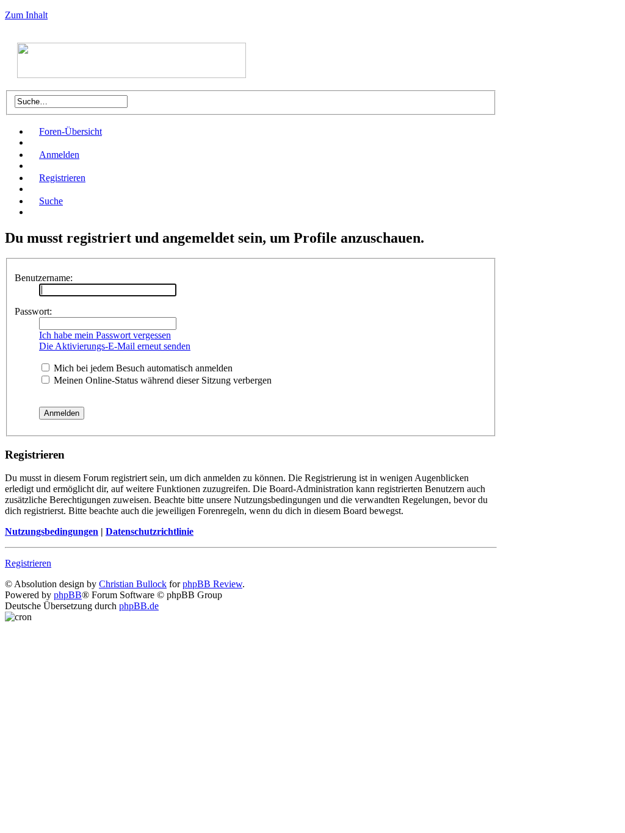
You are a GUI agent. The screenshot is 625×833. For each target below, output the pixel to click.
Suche (51, 201)
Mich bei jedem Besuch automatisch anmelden (142, 368)
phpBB (68, 595)
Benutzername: (44, 278)
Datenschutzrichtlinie (149, 531)
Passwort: (33, 311)
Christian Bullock (133, 584)
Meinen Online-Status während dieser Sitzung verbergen (161, 380)
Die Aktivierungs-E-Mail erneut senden (114, 346)
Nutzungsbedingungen (51, 531)
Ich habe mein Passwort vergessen (105, 335)
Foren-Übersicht (70, 131)
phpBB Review (212, 584)
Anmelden (59, 154)
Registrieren (62, 178)
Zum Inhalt (26, 15)
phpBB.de (139, 606)
